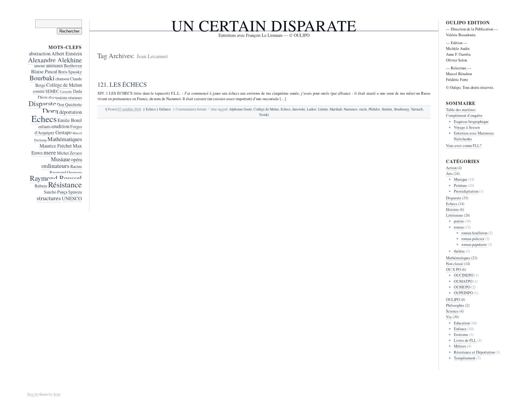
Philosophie (455, 305)
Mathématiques (64, 139)
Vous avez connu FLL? (464, 145)
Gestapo (63, 132)
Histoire (452, 209)
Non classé (454, 263)
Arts (449, 173)
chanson (62, 79)
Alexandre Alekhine (55, 59)
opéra (76, 159)
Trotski (264, 114)
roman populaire (474, 244)
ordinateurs (55, 166)
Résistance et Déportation (474, 352)
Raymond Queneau (66, 172)
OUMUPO (462, 287)
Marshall (336, 109)
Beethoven (73, 65)
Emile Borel (70, 120)
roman (459, 227)
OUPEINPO (463, 292)
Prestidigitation (466, 191)
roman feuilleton (474, 233)
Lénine (323, 109)
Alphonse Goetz (240, 109)
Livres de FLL (465, 340)
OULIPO (453, 299)
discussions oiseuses (65, 97)
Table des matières (460, 109)
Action (451, 167)
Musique (60, 159)
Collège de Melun (266, 109)
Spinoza (75, 192)
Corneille (66, 91)
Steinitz (387, 109)
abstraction (40, 53)
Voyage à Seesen (467, 127)
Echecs (151, 109)
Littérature (454, 215)
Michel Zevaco (69, 153)
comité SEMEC (46, 91)
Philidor (374, 109)
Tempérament (464, 358)
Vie (449, 316)
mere (50, 152)
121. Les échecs (122, 84)
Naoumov (350, 109)
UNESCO (72, 198)
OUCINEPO (463, 275)
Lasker (311, 109)
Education (462, 323)
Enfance (165, 109)
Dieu (42, 97)
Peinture (460, 185)
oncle (363, 109)
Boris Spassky (70, 72)
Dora (50, 110)
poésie (459, 221)
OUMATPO (463, 281)
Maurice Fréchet (56, 145)
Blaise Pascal (44, 71)
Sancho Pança (55, 192)
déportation (70, 112)
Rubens (41, 186)
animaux (54, 65)
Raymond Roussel (56, 178)
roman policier (472, 238)
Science (452, 311)
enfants (44, 126)
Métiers (460, 346)
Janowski (298, 109)
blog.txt (32, 394)
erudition (60, 126)
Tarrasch (417, 109)
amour (39, 65)
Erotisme (461, 334)
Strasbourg (401, 109)
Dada (77, 91)
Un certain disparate (263, 25)
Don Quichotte (69, 104)
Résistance (65, 184)
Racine (76, 166)
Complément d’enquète (464, 115)
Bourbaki (42, 77)
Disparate (42, 103)
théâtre (459, 251)
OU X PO (453, 269)
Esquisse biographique (471, 121)
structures (49, 198)
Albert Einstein (66, 53)
